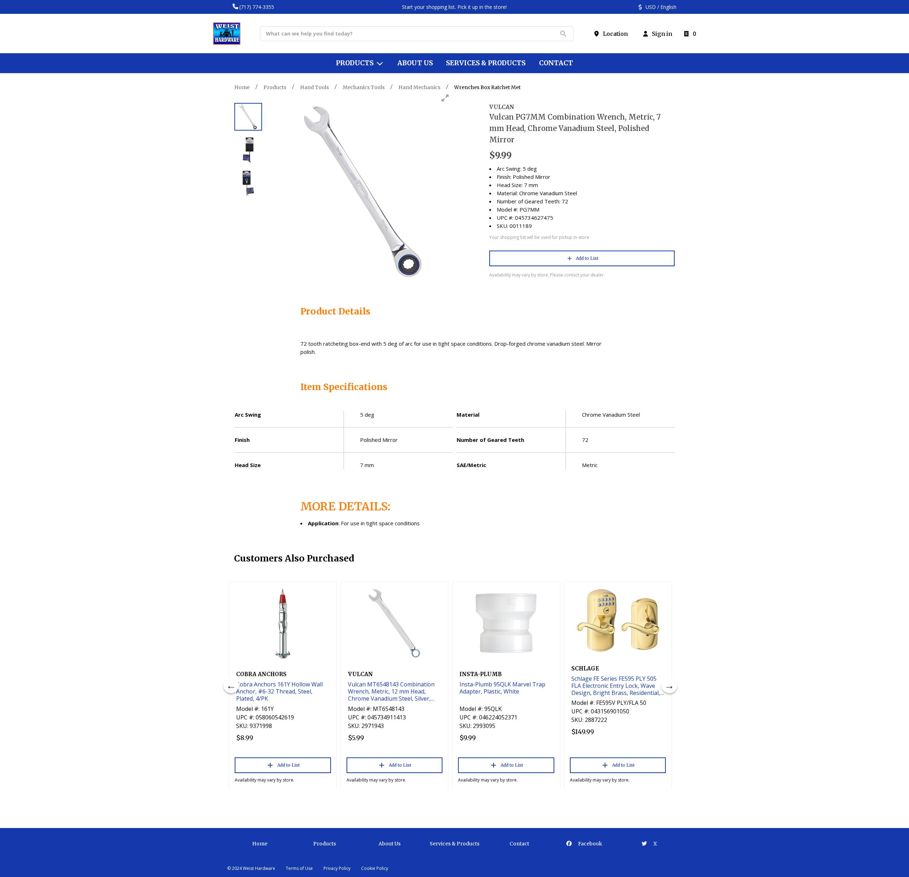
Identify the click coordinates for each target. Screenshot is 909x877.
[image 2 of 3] (248, 150)
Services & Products (454, 843)
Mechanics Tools (364, 87)
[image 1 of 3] (248, 117)
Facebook (589, 843)
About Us (390, 843)
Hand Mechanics (419, 87)
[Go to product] (282, 623)
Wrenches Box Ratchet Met (487, 87)
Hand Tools (314, 87)
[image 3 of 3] (248, 183)
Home (242, 87)
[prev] (231, 685)
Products (274, 87)
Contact (519, 843)
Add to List (587, 258)
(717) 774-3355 (256, 7)
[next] (669, 685)
